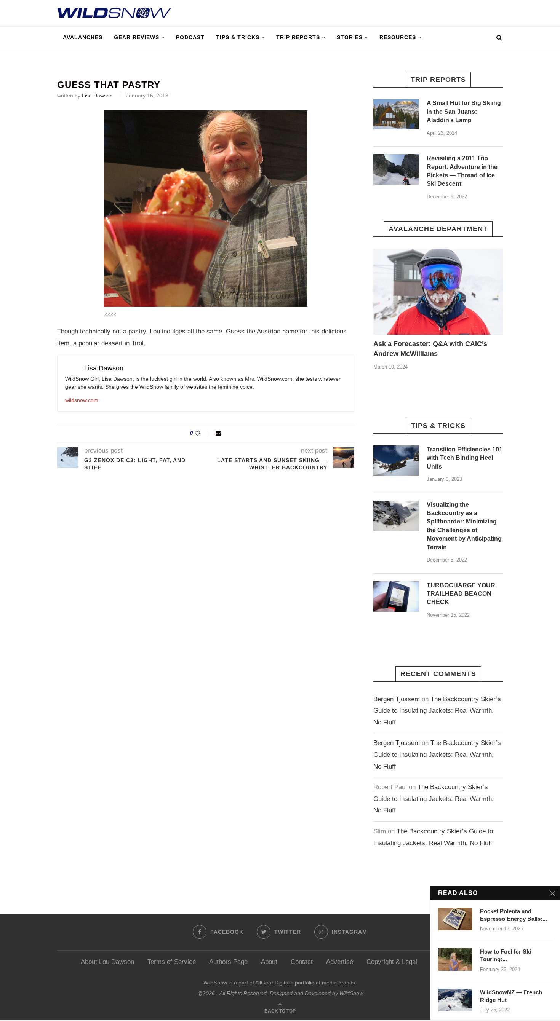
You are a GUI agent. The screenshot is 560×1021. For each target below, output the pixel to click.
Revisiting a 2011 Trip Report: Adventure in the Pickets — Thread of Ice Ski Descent (462, 171)
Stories (350, 37)
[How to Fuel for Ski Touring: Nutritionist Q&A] (455, 959)
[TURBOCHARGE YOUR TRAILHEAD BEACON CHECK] (396, 596)
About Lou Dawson (107, 961)
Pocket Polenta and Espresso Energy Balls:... (513, 915)
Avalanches (82, 37)
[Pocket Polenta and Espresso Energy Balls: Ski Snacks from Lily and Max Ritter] (455, 919)
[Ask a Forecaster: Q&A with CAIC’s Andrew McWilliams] (438, 292)
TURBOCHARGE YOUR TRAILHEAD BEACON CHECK (461, 594)
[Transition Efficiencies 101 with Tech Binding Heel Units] (396, 460)
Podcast (190, 37)
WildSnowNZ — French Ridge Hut (511, 996)
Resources (397, 37)
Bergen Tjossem (396, 699)
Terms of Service (171, 961)
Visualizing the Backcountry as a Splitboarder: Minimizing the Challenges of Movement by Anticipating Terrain (464, 525)
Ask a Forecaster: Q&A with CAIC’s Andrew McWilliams (430, 348)
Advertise (339, 961)
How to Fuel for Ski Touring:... (505, 955)
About (269, 961)
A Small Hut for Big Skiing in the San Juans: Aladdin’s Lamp (464, 111)
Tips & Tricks (237, 37)
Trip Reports (298, 37)
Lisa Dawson (97, 96)
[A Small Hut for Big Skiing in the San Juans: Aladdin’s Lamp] (396, 114)
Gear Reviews (136, 37)
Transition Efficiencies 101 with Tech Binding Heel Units (464, 458)
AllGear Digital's (274, 983)
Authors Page (228, 961)
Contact (302, 961)
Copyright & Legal (391, 961)
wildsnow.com (81, 400)
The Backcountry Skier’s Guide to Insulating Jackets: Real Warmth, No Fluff (437, 711)
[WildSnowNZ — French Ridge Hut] (455, 1000)
